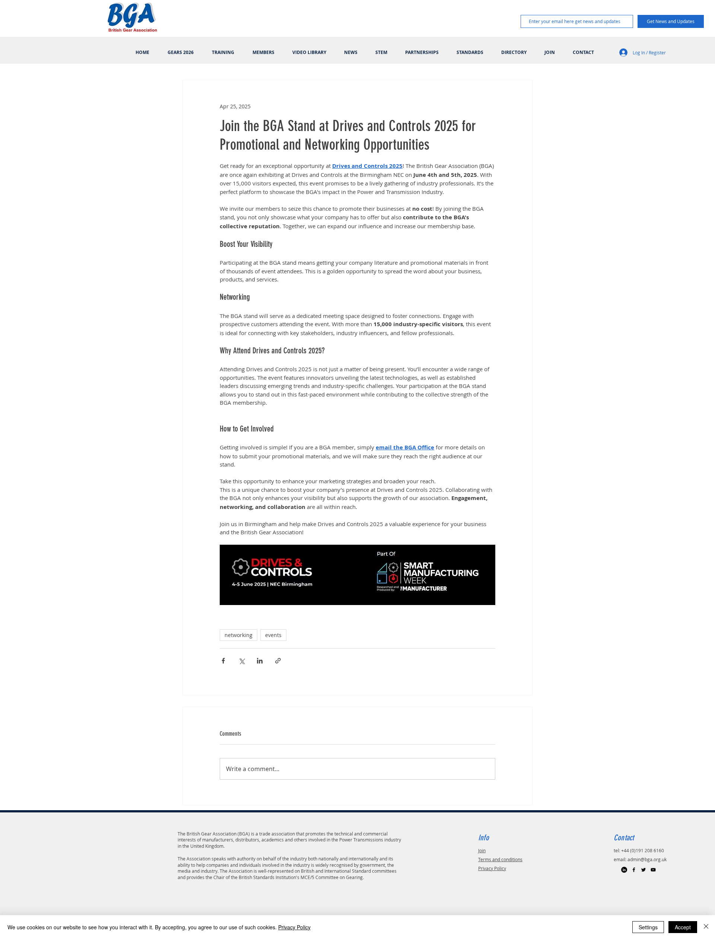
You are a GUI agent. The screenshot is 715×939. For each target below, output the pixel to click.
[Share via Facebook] (223, 660)
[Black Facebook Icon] (634, 870)
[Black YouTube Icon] (653, 870)
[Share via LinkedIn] (259, 660)
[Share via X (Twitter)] (241, 660)
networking (238, 635)
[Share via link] (278, 660)
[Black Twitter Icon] (643, 870)
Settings (648, 927)
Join (482, 850)
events (273, 635)
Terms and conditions (500, 859)
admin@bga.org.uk (647, 859)
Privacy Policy (492, 868)
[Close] (706, 927)
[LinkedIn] (624, 870)
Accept (683, 927)
